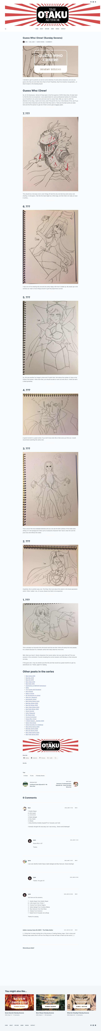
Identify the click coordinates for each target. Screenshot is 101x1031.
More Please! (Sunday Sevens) (45, 1013)
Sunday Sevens (40, 41)
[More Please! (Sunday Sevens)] (50, 1002)
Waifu (27, 687)
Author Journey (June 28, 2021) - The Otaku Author (38, 930)
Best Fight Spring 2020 (32, 734)
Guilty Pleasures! (30, 713)
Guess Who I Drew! (31, 719)
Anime (52, 28)
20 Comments (48, 1015)
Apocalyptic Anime (31, 699)
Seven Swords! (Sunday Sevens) (14, 1013)
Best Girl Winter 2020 (32, 705)
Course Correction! (31, 717)
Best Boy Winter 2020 (32, 703)
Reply (76, 807)
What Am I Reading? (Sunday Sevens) (78, 1013)
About (41, 28)
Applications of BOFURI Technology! (36, 685)
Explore (47, 28)
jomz (29, 860)
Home (36, 28)
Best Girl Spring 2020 (32, 730)
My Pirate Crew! (30, 715)
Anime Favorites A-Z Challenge (34, 724)
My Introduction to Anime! (33, 695)
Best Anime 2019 (30, 676)
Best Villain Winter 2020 (32, 707)
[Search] (5, 28)
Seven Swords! (30, 711)
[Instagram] (95, 1025)
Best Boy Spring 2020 (32, 728)
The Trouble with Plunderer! (33, 689)
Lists (31, 775)
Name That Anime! (31, 723)
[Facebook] (91, 1)
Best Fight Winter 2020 (32, 709)
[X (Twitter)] (93, 1)
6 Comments (49, 41)
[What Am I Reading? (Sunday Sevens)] (81, 1002)
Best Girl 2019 (30, 680)
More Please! (29, 691)
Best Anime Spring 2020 (32, 726)
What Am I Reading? (31, 697)
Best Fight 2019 (30, 683)
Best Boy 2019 (30, 678)
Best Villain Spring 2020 (32, 732)
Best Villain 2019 (30, 682)
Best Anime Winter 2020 (32, 701)
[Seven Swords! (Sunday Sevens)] (19, 1002)
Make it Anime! (30, 693)
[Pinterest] (95, 1)
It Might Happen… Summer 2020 (35, 721)
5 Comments (16, 1015)
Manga (57, 28)
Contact (63, 28)
